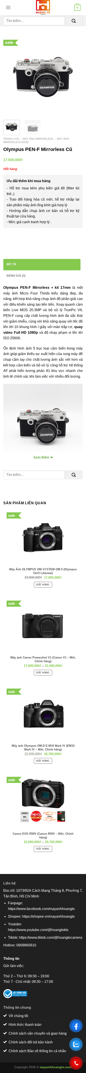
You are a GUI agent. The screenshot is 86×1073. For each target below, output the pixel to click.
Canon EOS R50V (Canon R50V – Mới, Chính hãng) (43, 835)
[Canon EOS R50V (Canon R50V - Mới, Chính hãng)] (43, 802)
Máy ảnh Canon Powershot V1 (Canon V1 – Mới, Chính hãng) (43, 659)
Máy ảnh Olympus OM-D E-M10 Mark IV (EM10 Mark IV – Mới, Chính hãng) (43, 747)
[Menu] (7, 7)
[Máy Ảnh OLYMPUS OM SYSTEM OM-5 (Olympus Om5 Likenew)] (43, 537)
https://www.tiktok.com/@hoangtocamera (50, 937)
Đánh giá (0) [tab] (16, 275)
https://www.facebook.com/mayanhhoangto (41, 909)
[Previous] (10, 77)
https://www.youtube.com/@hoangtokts (38, 930)
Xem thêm (41, 457)
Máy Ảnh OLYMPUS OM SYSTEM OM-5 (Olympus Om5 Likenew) (43, 571)
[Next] (76, 77)
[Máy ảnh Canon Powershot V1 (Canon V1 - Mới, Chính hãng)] (43, 625)
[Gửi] (74, 20)
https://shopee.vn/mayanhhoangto (48, 916)
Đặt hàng (43, 584)
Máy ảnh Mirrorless (38, 138)
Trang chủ (11, 138)
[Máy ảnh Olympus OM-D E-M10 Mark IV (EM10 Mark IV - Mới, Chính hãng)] (43, 713)
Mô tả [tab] (11, 264)
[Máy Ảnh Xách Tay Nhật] (43, 7)
